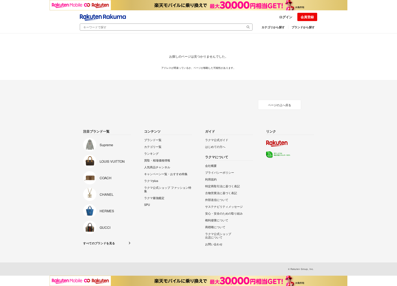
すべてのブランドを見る (99, 243)
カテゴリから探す (273, 27)
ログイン (285, 16)
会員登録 (307, 16)
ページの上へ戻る (279, 105)
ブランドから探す (303, 27)
